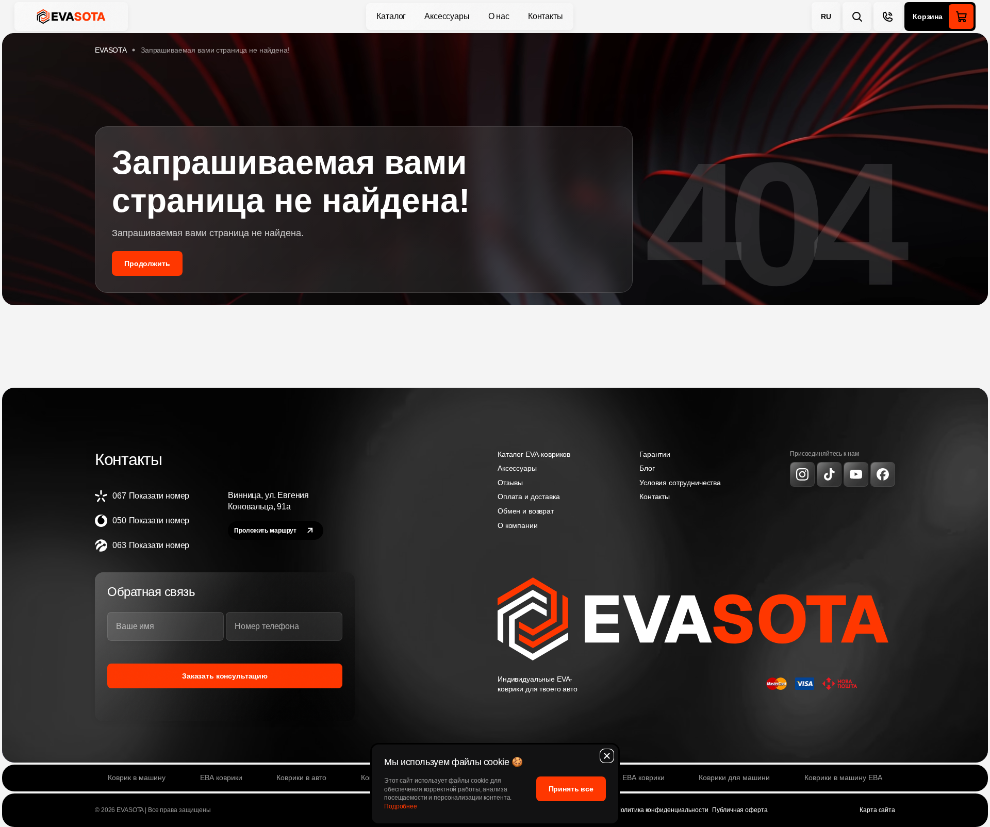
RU (826, 16)
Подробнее (400, 806)
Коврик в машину (137, 777)
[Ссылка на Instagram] (802, 474)
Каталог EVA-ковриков (534, 454)
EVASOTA (111, 50)
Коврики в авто (301, 777)
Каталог (391, 16)
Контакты (545, 16)
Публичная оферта (739, 810)
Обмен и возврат (526, 511)
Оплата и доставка (529, 496)
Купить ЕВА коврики (631, 777)
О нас (498, 16)
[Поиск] (857, 16)
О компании (518, 525)
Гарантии (654, 454)
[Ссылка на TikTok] (829, 474)
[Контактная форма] (887, 16)
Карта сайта (877, 810)
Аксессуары (446, 16)
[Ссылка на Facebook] (882, 474)
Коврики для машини (734, 777)
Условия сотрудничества (680, 482)
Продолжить (147, 263)
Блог (646, 468)
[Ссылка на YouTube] (856, 474)
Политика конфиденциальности (662, 810)
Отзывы (510, 482)
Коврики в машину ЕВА (843, 777)
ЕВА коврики (221, 777)
